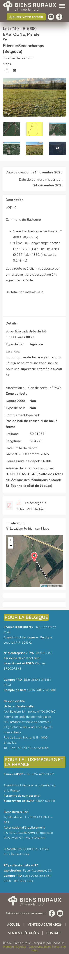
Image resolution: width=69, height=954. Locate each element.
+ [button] (11, 540)
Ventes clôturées (23, 933)
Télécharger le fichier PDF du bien (32, 506)
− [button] (11, 545)
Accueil (13, 924)
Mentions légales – (16, 946)
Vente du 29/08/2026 (45, 924)
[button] (62, 6)
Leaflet (44, 585)
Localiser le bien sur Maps (29, 528)
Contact (53, 933)
